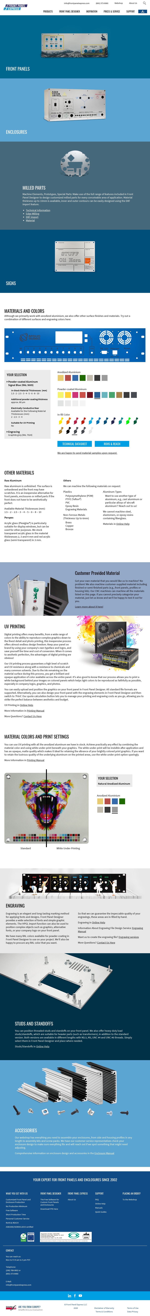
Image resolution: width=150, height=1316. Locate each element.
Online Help (122, 524)
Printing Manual (35, 710)
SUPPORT (130, 11)
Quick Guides (100, 1212)
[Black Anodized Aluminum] (97, 378)
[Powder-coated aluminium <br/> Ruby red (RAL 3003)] (90, 395)
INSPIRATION (91, 11)
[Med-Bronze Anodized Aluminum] (90, 378)
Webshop (119, 3)
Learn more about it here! (89, 606)
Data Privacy (132, 1311)
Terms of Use (132, 1308)
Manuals (99, 1207)
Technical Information (38, 210)
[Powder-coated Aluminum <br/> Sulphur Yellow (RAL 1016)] (61, 395)
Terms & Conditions (104, 1311)
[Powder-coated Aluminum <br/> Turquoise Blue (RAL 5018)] (105, 395)
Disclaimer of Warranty (104, 1308)
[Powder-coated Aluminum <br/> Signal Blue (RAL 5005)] (97, 395)
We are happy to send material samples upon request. (87, 453)
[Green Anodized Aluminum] (83, 378)
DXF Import (32, 217)
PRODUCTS (48, 11)
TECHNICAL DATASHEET (74, 444)
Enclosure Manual (104, 1153)
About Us (133, 3)
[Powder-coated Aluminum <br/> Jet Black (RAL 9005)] (126, 395)
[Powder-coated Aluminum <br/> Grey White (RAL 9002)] (75, 403)
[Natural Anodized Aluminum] (105, 378)
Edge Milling (32, 213)
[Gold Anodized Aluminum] (61, 378)
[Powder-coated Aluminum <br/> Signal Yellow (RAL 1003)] (68, 395)
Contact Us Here (33, 716)
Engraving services (129, 937)
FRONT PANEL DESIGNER (69, 11)
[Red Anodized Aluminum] (68, 378)
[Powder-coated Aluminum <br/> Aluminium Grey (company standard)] (61, 403)
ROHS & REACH (112, 444)
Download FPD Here (49, 1209)
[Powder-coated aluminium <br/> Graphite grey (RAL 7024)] (134, 395)
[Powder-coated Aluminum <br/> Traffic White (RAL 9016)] (83, 403)
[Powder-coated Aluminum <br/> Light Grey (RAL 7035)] (68, 403)
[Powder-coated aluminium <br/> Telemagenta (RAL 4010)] (75, 395)
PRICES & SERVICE (112, 11)
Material (30, 220)
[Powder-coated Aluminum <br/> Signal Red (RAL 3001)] (83, 395)
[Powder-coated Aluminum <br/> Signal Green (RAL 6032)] (112, 395)
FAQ (97, 1199)
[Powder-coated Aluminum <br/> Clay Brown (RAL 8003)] (119, 395)
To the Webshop (130, 1199)
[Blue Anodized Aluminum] (75, 378)
